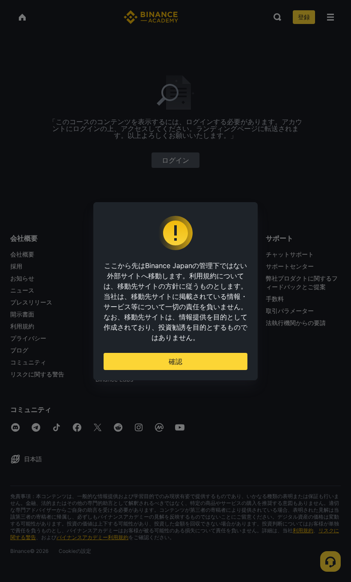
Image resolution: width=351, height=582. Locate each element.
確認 (175, 361)
